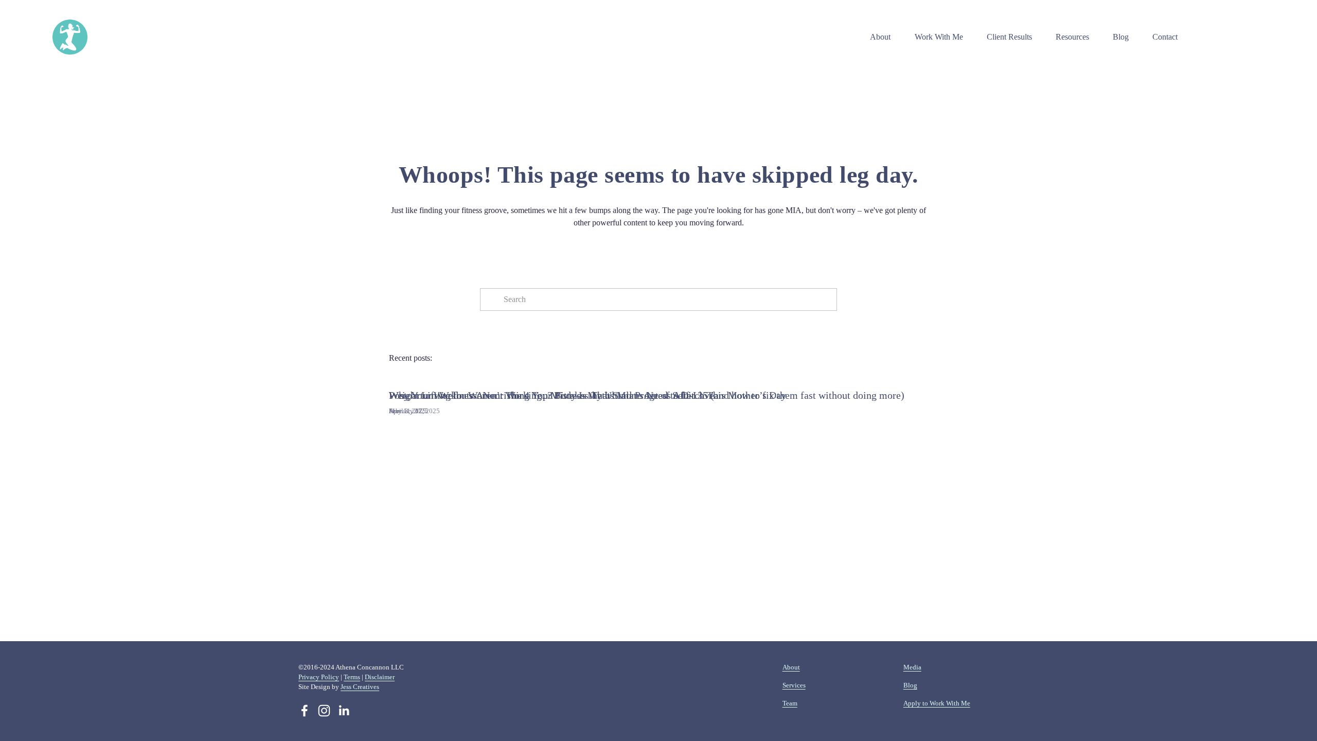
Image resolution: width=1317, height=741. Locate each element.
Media (912, 667)
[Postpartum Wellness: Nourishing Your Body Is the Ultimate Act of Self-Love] (551, 377)
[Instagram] (324, 710)
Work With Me (939, 36)
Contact (1165, 36)
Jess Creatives (360, 687)
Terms (352, 677)
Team (789, 703)
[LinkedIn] (343, 710)
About (791, 667)
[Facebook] (304, 710)
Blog (1121, 36)
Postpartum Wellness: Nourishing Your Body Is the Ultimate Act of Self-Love (551, 395)
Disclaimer (380, 677)
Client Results (1009, 36)
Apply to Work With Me (936, 703)
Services (794, 685)
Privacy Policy (318, 677)
